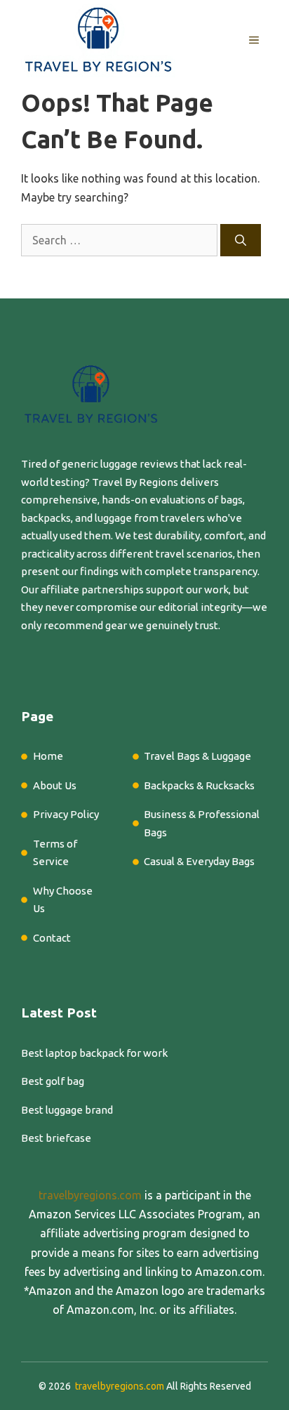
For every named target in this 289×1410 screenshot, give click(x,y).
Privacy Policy (66, 814)
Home (48, 756)
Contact (52, 938)
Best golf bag (52, 1081)
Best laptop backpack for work (94, 1053)
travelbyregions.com (90, 1195)
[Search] (240, 240)
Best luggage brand (67, 1110)
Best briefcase (56, 1138)
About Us (54, 785)
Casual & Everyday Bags (199, 861)
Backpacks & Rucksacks (199, 785)
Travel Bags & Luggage (197, 756)
